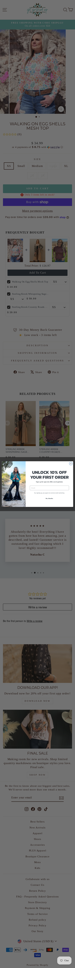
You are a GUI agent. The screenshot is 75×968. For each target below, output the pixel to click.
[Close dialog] (70, 463)
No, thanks (49, 498)
